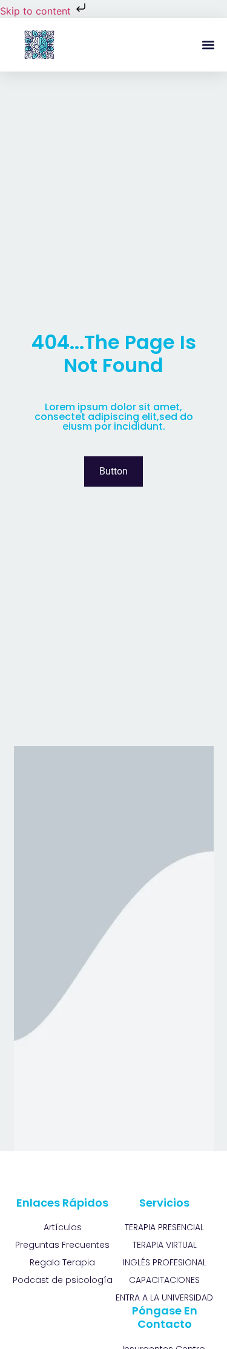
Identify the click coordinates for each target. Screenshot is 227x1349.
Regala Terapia (62, 1262)
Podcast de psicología (63, 1280)
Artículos (63, 1227)
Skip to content (37, 11)
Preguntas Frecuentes (62, 1245)
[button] (208, 45)
